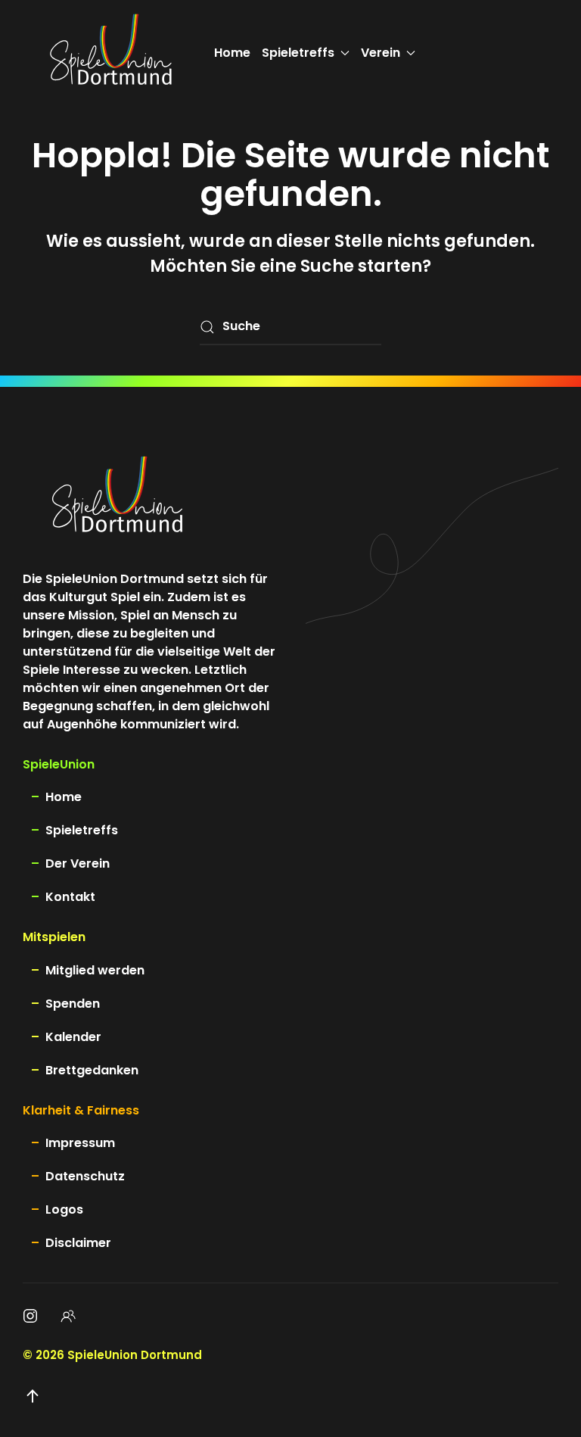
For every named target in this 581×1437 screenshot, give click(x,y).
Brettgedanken (91, 1070)
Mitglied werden (94, 970)
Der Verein (77, 863)
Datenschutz (85, 1176)
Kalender (73, 1037)
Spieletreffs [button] (298, 52)
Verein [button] (380, 52)
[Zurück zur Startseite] (111, 53)
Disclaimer (78, 1243)
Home (232, 52)
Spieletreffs (81, 830)
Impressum (80, 1143)
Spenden (72, 1003)
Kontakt (70, 897)
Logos (64, 1209)
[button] (32, 1396)
